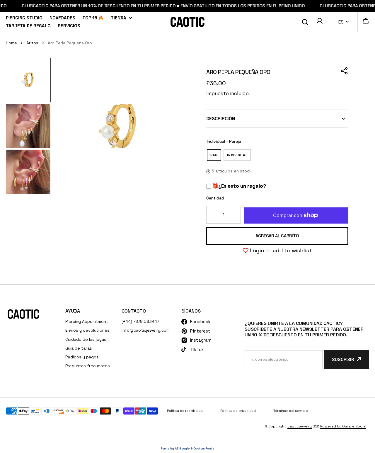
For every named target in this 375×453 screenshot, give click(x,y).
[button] (319, 21)
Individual (239, 157)
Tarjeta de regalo (28, 25)
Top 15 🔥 (93, 18)
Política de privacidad (238, 411)
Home (11, 43)
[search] (304, 22)
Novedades (62, 18)
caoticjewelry (299, 426)
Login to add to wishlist (281, 250)
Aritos (32, 43)
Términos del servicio (290, 411)
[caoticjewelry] (187, 22)
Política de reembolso (185, 411)
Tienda (118, 18)
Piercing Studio (24, 18)
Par (215, 157)
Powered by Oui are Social (343, 426)
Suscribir (343, 359)
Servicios (69, 25)
